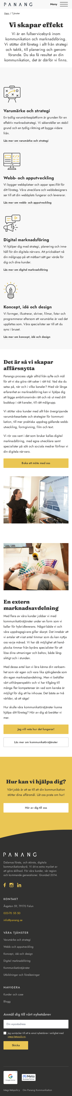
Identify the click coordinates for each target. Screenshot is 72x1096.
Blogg (7, 1001)
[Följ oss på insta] (11, 885)
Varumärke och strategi (26, 111)
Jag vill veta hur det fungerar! (36, 729)
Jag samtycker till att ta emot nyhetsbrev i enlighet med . (36, 1034)
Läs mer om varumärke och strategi (25, 141)
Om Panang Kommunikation (37, 1090)
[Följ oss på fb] (4, 885)
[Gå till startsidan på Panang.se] (18, 4)
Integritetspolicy (11, 1090)
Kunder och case (13, 994)
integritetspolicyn (17, 1036)
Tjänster (16, 13)
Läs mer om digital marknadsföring (25, 270)
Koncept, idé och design (27, 307)
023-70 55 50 (11, 913)
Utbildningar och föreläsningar (21, 975)
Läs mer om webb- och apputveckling (27, 203)
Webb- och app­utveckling (28, 178)
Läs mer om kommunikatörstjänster (36, 742)
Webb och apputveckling (18, 947)
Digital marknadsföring (16, 961)
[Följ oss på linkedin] (19, 885)
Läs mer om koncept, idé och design (26, 337)
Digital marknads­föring (26, 240)
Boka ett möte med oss (36, 463)
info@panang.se (12, 920)
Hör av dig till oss (36, 808)
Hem (6, 13)
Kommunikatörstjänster (16, 968)
